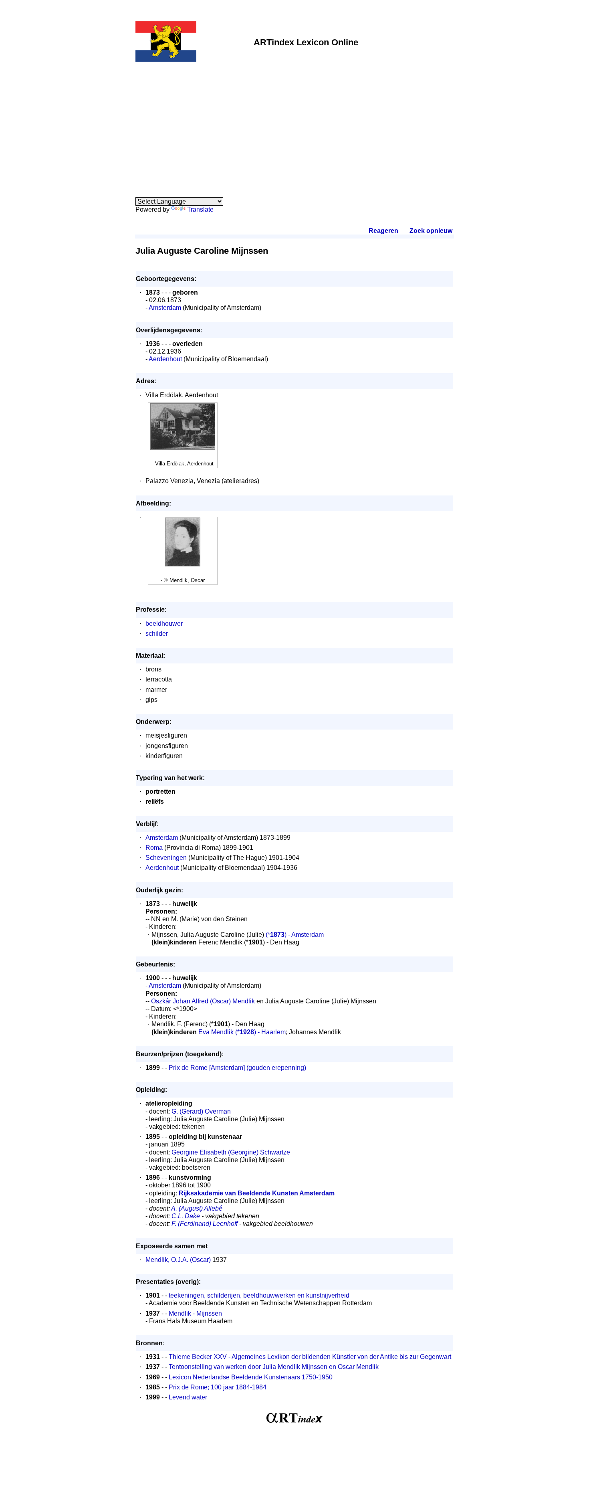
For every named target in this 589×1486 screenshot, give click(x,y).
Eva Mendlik (216, 1032)
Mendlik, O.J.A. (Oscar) (178, 1259)
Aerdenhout (165, 359)
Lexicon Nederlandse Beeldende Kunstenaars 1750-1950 (251, 1377)
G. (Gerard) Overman (201, 1111)
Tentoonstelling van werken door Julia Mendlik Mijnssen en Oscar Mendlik (274, 1366)
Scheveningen (166, 857)
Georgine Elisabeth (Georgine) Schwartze (230, 1152)
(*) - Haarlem (260, 1032)
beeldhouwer (164, 623)
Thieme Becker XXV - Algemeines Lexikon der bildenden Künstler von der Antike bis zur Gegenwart (310, 1356)
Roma (154, 847)
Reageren (383, 230)
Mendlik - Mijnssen (195, 1313)
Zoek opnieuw (430, 230)
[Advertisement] (294, 125)
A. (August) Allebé (196, 1208)
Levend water (188, 1397)
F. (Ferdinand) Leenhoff (204, 1223)
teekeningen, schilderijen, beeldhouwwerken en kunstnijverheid (259, 1295)
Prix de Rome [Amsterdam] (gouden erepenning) (237, 1067)
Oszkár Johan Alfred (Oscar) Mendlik (203, 1001)
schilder (156, 633)
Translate (200, 209)
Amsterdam (165, 307)
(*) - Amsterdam (294, 934)
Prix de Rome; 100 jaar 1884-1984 (217, 1387)
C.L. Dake (185, 1216)
